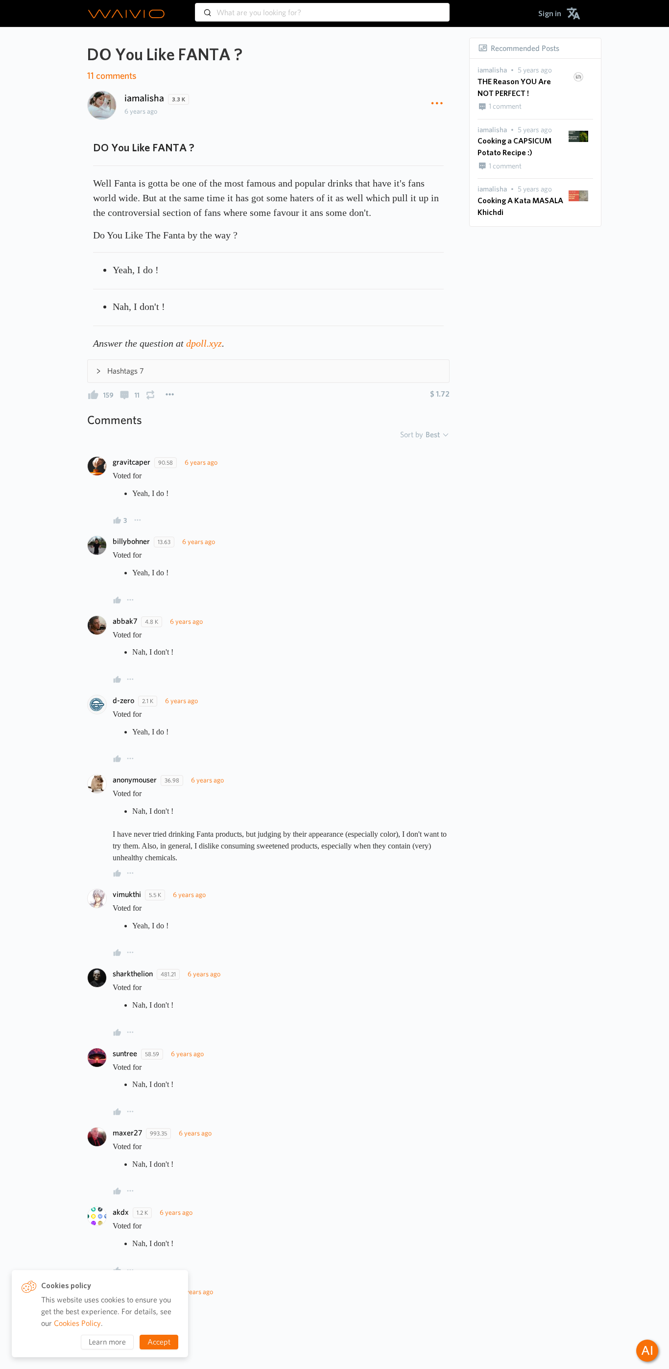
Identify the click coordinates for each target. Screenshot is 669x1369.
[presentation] (492, 70)
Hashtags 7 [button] (125, 371)
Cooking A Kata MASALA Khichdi (520, 206)
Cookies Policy (77, 1323)
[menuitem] (550, 13)
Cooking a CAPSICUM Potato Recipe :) (514, 147)
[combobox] (322, 8)
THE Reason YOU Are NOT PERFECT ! (514, 87)
